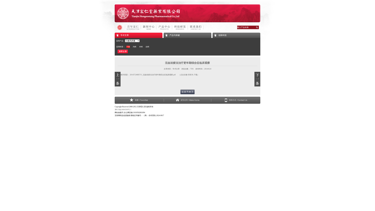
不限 (128, 47)
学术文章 (125, 35)
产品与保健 (174, 35)
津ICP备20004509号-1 (123, 110)
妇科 (147, 47)
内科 (134, 47)
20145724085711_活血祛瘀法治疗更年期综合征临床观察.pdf (153, 75)
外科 (141, 47)
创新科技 (222, 35)
